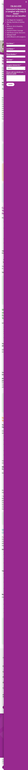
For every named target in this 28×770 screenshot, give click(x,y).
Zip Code (9, 60)
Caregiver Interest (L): (13, 65)
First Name (10, 43)
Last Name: (10, 49)
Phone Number (11, 54)
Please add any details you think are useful (15, 73)
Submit (10, 84)
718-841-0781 (15, 6)
